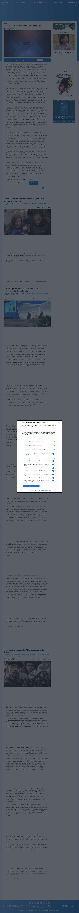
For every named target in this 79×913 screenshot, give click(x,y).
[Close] (59, 423)
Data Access (37, 490)
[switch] (53, 441)
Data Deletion (30, 490)
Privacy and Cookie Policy (46, 490)
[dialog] (39, 456)
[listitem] (39, 439)
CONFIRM (31, 486)
